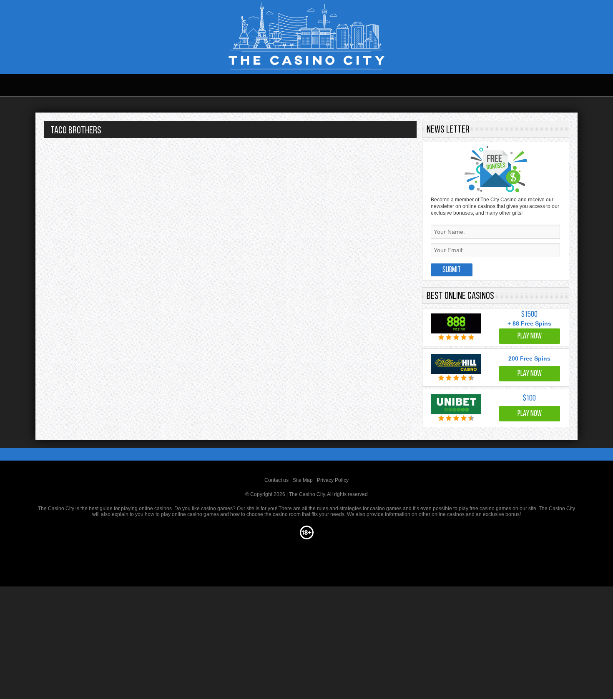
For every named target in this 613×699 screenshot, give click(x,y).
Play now (530, 337)
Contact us (276, 480)
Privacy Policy (333, 480)
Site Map (303, 480)
